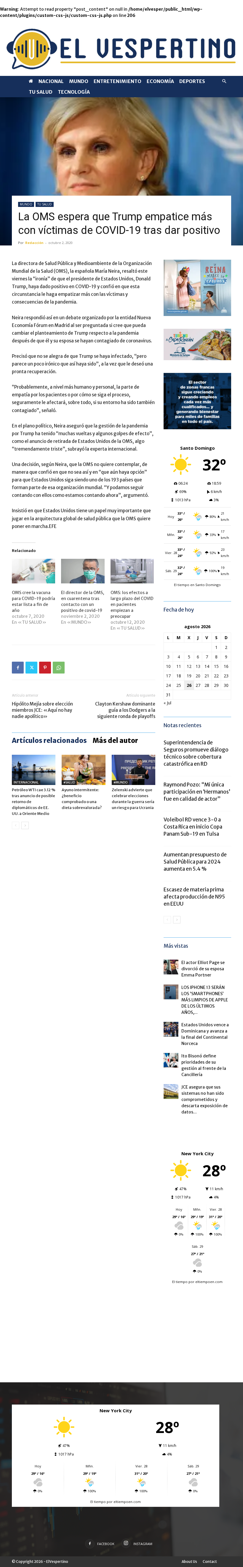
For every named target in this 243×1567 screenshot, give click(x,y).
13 (198, 666)
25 (178, 685)
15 (216, 666)
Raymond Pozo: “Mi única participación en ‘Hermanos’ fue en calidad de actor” (197, 791)
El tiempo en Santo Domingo (197, 585)
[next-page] (25, 825)
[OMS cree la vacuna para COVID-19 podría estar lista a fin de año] (33, 571)
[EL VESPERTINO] (121, 47)
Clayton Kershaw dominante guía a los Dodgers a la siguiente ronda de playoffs (125, 710)
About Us (189, 1561)
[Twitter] (31, 668)
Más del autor (115, 740)
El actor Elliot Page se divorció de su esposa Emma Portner (203, 969)
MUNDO (78, 81)
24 (168, 685)
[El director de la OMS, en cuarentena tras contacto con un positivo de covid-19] (82, 571)
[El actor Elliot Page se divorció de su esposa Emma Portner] (171, 967)
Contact (210, 1561)
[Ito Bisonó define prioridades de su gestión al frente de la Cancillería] (171, 1060)
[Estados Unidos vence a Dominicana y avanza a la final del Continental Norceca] (171, 1029)
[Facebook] (18, 668)
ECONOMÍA (160, 81)
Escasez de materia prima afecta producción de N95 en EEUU (194, 896)
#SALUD (69, 782)
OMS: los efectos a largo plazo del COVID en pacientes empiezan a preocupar (132, 604)
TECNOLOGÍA (74, 92)
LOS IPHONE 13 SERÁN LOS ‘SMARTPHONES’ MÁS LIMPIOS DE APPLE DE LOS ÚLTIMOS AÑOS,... (204, 1000)
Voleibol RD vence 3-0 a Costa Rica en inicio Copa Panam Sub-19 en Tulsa (193, 826)
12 (189, 666)
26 (189, 685)
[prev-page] (15, 825)
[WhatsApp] (59, 668)
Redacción (34, 242)
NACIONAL (51, 81)
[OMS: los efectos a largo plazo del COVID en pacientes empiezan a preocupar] (132, 571)
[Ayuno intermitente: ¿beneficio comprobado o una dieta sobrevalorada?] (83, 770)
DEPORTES (192, 81)
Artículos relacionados (49, 740)
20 (198, 676)
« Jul (167, 703)
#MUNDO (120, 782)
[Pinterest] (45, 668)
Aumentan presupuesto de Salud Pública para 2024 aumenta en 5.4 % (195, 861)
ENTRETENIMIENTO (117, 81)
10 (168, 666)
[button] (224, 81)
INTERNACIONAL (26, 782)
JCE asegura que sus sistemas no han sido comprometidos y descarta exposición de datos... (204, 1099)
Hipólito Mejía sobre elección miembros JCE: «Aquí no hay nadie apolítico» (42, 710)
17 (168, 676)
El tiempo (180, 1281)
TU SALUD (40, 92)
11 (178, 666)
